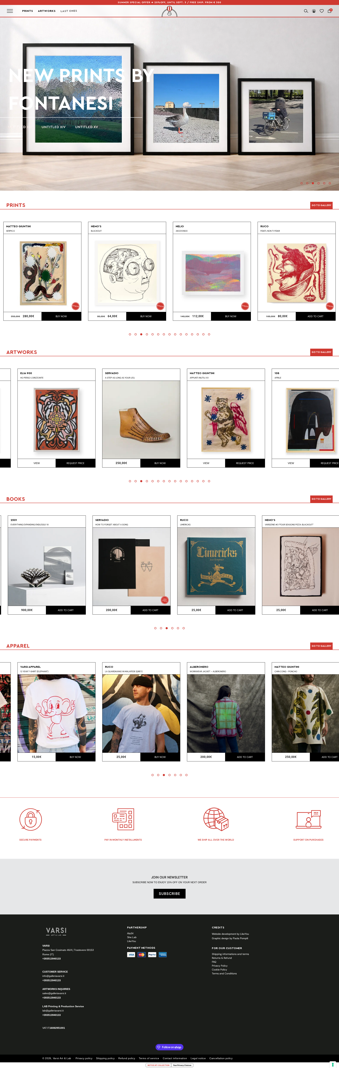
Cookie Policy (219, 969)
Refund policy (126, 1058)
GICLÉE (82, 113)
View (22, 463)
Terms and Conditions (224, 973)
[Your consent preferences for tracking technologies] (332, 1064)
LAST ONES (69, 11)
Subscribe (169, 893)
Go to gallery (321, 205)
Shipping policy (105, 1058)
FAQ (214, 961)
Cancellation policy (221, 1058)
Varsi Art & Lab (62, 1058)
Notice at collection (158, 1065)
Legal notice (198, 1058)
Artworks (47, 11)
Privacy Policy (220, 965)
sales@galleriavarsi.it (54, 993)
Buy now (61, 316)
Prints (27, 11)
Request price (61, 463)
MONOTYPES (55, 113)
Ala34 (130, 933)
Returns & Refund (222, 958)
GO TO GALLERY (321, 646)
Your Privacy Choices (182, 1065)
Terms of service (149, 1058)
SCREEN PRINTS (21, 113)
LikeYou (131, 941)
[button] (302, 183)
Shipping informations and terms (230, 954)
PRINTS (41, 89)
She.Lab (131, 937)
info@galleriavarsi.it (53, 975)
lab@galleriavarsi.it (53, 1010)
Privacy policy (84, 1058)
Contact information (175, 1058)
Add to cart (231, 316)
